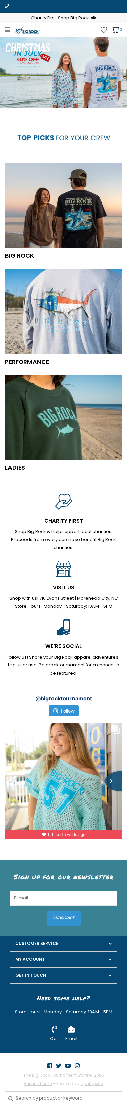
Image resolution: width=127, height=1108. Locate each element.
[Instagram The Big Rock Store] (77, 1065)
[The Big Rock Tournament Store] (27, 29)
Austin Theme (38, 1083)
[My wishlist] (103, 29)
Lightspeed (92, 1083)
